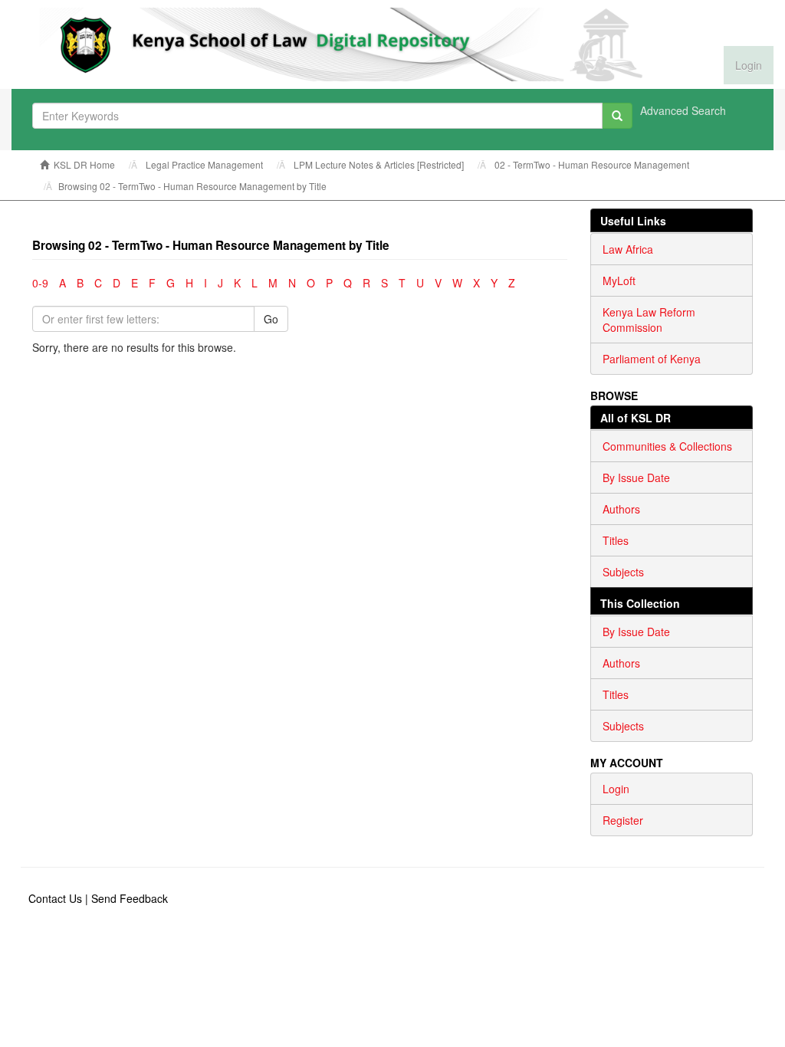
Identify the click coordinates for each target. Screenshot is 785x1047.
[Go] (617, 116)
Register (623, 820)
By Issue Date (636, 477)
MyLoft (619, 280)
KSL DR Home (84, 164)
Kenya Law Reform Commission (649, 319)
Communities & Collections (667, 446)
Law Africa (628, 249)
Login (616, 788)
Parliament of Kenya (652, 358)
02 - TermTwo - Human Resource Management (591, 164)
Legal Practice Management (204, 164)
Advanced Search (683, 110)
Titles (616, 540)
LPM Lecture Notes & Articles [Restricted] (379, 164)
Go (271, 319)
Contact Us (55, 898)
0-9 (40, 282)
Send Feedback (129, 898)
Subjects (623, 571)
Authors (621, 509)
